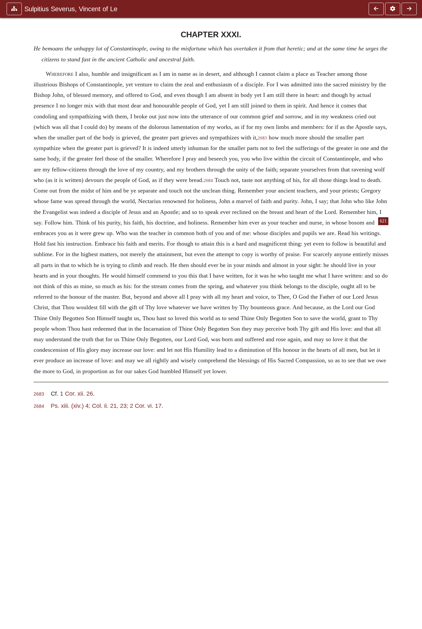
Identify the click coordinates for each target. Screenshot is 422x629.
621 (383, 221)
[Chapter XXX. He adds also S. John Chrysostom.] (376, 9)
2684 (208, 180)
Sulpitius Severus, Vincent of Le (70, 9)
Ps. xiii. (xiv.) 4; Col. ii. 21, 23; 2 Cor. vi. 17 (106, 405)
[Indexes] (409, 9)
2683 (262, 138)
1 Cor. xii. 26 (76, 393)
